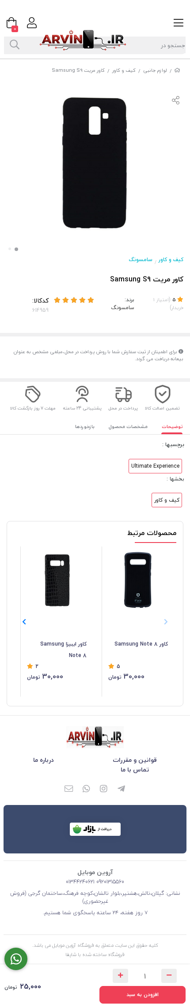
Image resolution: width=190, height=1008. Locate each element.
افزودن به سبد (142, 994)
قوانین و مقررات (135, 759)
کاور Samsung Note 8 (141, 644)
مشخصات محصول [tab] (128, 426)
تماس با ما (135, 769)
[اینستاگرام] (104, 789)
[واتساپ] (86, 789)
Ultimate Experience (155, 466)
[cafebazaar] (95, 829)
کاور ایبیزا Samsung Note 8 (63, 649)
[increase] (120, 976)
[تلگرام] (121, 789)
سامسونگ (140, 259)
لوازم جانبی (155, 70)
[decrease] (169, 976)
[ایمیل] (68, 789)
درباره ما (43, 759)
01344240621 (80, 881)
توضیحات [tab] (172, 426)
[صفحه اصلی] (177, 70)
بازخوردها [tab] (85, 426)
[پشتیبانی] (15, 959)
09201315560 (109, 881)
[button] (24, 621)
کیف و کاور (124, 70)
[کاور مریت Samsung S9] (95, 737)
